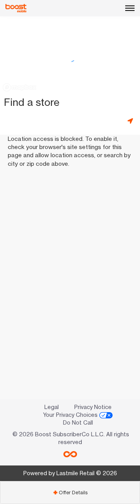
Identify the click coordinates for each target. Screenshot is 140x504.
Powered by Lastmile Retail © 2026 (70, 473)
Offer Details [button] (70, 492)
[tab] (70, 492)
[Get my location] (132, 121)
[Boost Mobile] (15, 8)
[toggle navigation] (130, 8)
